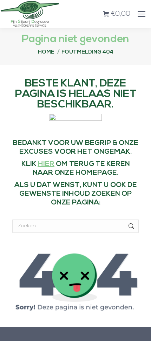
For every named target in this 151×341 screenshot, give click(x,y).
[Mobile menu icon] (141, 14)
